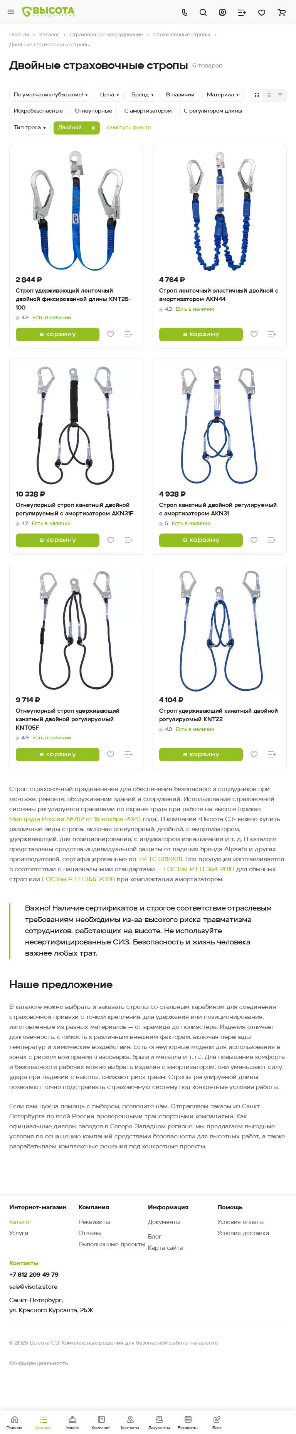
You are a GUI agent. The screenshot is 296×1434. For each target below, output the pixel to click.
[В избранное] (111, 334)
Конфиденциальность (38, 1364)
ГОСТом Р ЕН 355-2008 (78, 880)
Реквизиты (94, 1222)
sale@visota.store (33, 1287)
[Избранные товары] (261, 12)
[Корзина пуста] (282, 12)
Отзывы (90, 1234)
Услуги (18, 1234)
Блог (154, 1237)
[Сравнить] (129, 334)
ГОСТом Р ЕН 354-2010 (198, 870)
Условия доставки (243, 1234)
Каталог (20, 1222)
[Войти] (222, 12)
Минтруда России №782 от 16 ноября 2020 (75, 819)
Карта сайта (165, 1248)
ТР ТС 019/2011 (160, 860)
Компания (94, 1208)
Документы (164, 1222)
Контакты (24, 1264)
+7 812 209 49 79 (34, 1275)
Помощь (229, 1208)
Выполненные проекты (112, 1245)
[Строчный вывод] (268, 95)
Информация (168, 1208)
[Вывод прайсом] (280, 95)
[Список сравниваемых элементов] (242, 12)
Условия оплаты (240, 1222)
